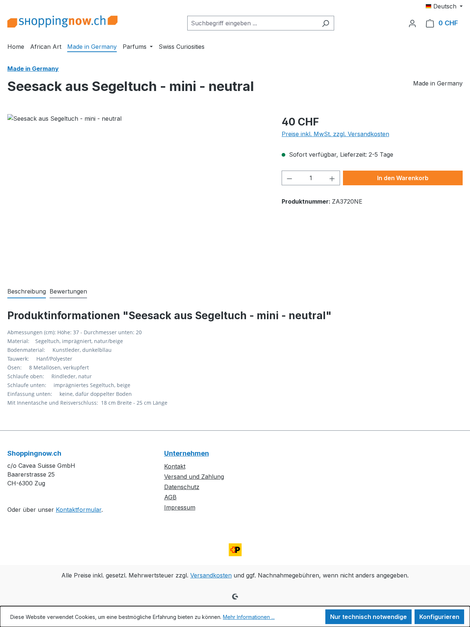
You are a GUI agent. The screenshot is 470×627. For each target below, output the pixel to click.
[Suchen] (325, 23)
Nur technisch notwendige (368, 616)
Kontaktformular (78, 509)
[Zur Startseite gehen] (62, 21)
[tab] (26, 291)
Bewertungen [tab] (68, 291)
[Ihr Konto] (412, 23)
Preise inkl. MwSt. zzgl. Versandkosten (335, 134)
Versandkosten (211, 575)
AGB (170, 497)
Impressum (179, 507)
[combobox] (252, 23)
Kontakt (174, 466)
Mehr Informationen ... (249, 617)
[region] (137, 193)
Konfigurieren (439, 616)
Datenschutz (181, 487)
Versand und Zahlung (194, 476)
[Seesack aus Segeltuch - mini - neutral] (137, 193)
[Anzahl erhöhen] (332, 178)
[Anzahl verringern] (289, 178)
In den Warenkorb (403, 178)
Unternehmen (186, 453)
